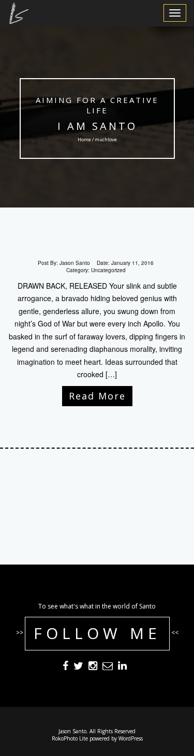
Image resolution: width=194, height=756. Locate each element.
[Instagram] (92, 667)
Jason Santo (74, 262)
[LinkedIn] (122, 667)
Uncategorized (108, 270)
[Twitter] (78, 667)
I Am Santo (97, 126)
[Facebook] (65, 667)
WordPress (130, 738)
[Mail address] (107, 667)
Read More (97, 396)
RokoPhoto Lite (70, 738)
